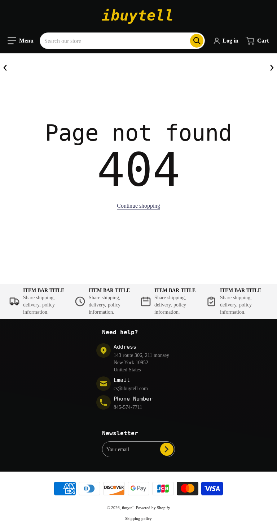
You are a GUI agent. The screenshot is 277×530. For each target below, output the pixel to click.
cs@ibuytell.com (131, 388)
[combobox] (122, 40)
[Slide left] (5, 67)
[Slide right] (271, 67)
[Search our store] (196, 41)
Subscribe (166, 449)
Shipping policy (138, 518)
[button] (20, 40)
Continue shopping (138, 206)
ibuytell (128, 507)
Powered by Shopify (153, 507)
